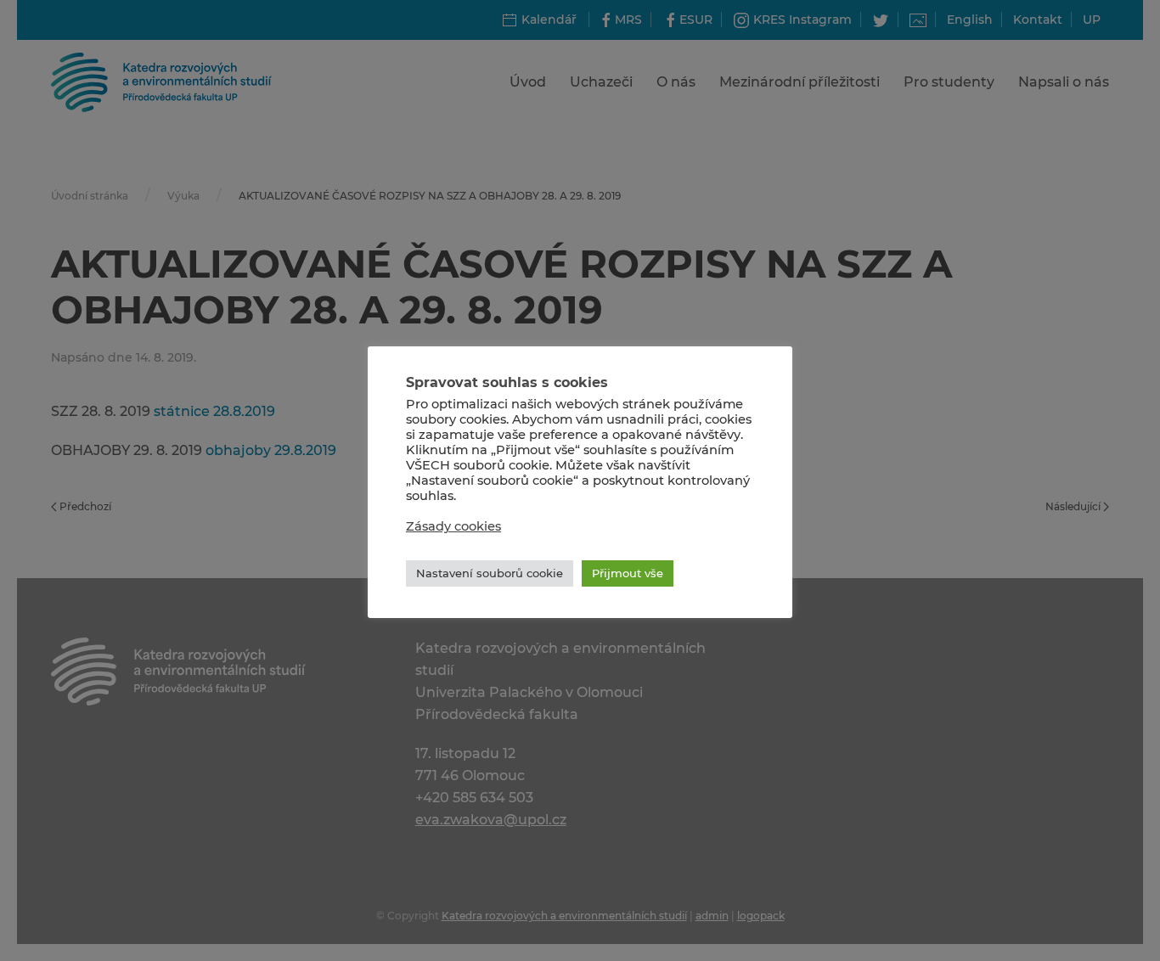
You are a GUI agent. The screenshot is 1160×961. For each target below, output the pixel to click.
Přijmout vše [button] (627, 573)
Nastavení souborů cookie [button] (489, 573)
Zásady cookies (453, 526)
